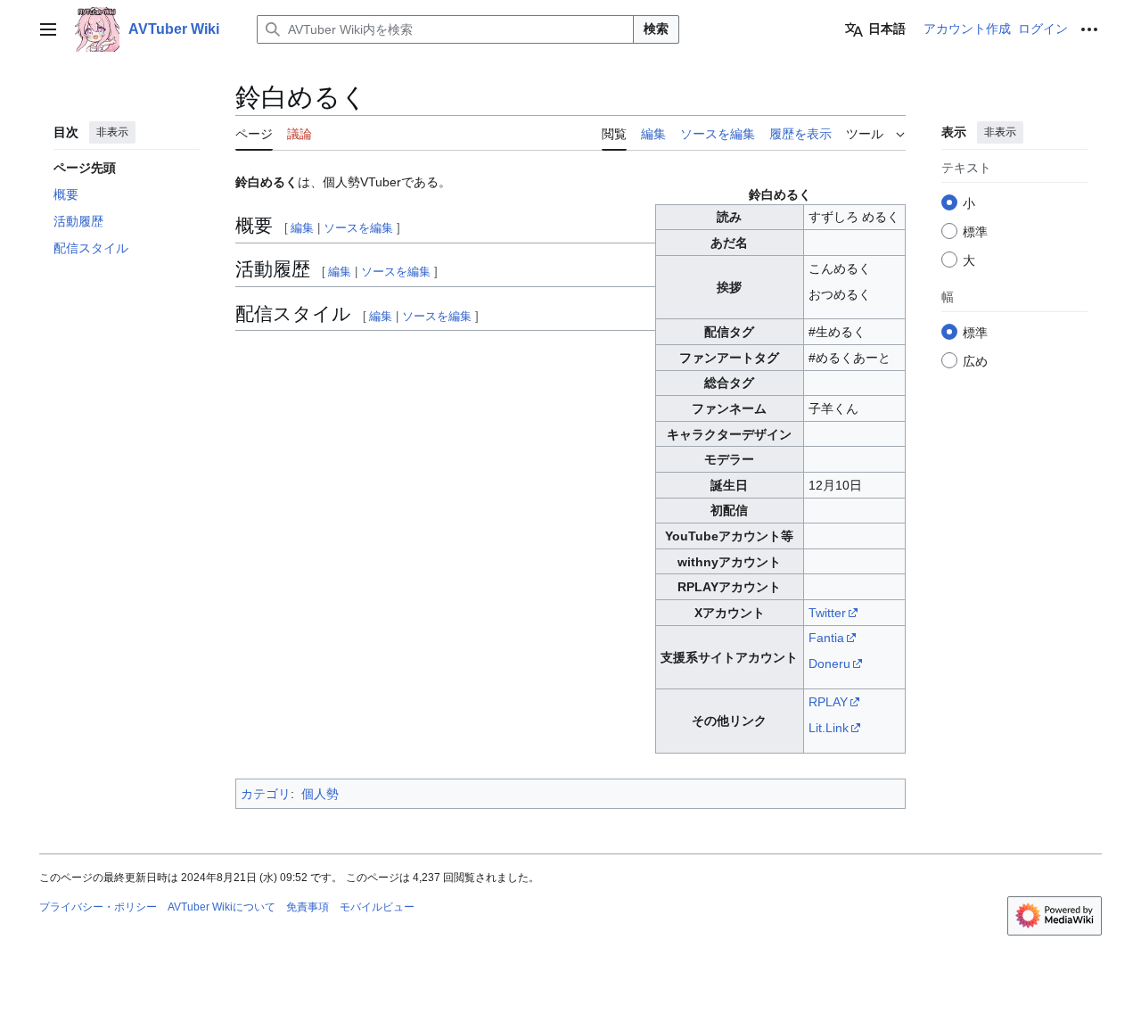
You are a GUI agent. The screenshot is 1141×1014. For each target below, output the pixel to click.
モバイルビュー (377, 907)
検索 (656, 28)
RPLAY (828, 702)
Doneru (829, 663)
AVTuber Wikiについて (221, 907)
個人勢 (320, 794)
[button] (48, 29)
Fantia (826, 638)
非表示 (112, 132)
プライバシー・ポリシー (98, 907)
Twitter (827, 613)
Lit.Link (829, 728)
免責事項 (307, 907)
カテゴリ (266, 794)
